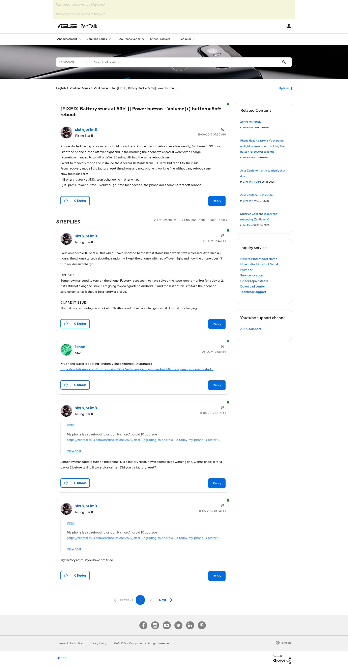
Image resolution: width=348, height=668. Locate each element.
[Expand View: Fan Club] (194, 39)
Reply (217, 201)
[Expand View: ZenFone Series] (110, 39)
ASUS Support (250, 329)
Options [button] (284, 88)
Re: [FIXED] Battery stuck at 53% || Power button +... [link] (145, 88)
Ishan (71, 425)
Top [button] (63, 658)
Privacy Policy (98, 643)
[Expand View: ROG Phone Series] (143, 39)
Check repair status (254, 281)
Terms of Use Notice (70, 643)
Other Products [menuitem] (160, 39)
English (61, 88)
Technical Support (253, 292)
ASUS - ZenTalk (77, 26)
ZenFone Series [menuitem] (97, 39)
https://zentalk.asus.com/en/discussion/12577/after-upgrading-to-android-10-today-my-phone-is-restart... (136, 369)
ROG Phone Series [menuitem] (128, 39)
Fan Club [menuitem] (185, 39)
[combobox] (191, 62)
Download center (252, 286)
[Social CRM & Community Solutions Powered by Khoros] (282, 659)
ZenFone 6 (101, 88)
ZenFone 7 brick (250, 122)
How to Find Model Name (258, 259)
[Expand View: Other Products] (173, 39)
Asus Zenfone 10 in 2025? (256, 195)
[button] (66, 200)
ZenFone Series (80, 88)
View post (74, 451)
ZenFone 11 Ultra (252, 181)
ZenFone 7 (249, 127)
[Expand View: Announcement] (80, 39)
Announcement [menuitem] (67, 39)
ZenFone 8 (249, 157)
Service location (251, 275)
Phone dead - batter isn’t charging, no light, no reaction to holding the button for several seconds (262, 146)
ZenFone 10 (249, 200)
